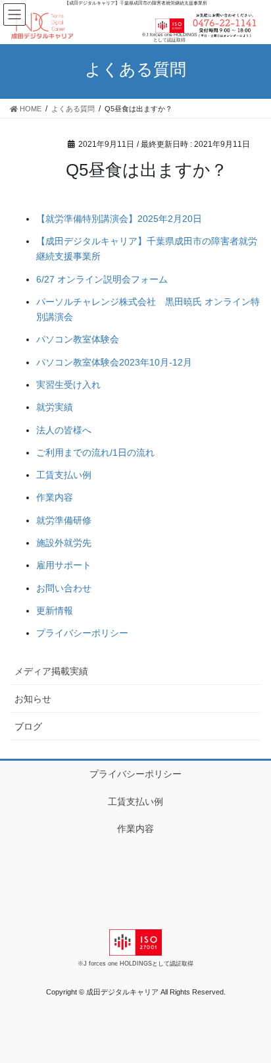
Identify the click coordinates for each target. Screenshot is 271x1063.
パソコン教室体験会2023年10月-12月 (114, 362)
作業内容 (54, 497)
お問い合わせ (63, 588)
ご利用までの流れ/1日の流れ (95, 452)
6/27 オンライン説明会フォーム (102, 279)
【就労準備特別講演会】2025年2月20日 (119, 218)
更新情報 (54, 610)
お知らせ (32, 699)
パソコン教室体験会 (77, 339)
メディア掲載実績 (51, 671)
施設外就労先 (63, 542)
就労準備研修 (63, 520)
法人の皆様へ (63, 430)
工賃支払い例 (63, 475)
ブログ (28, 726)
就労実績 (54, 407)
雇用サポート (63, 565)
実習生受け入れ (68, 384)
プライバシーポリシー (82, 633)
